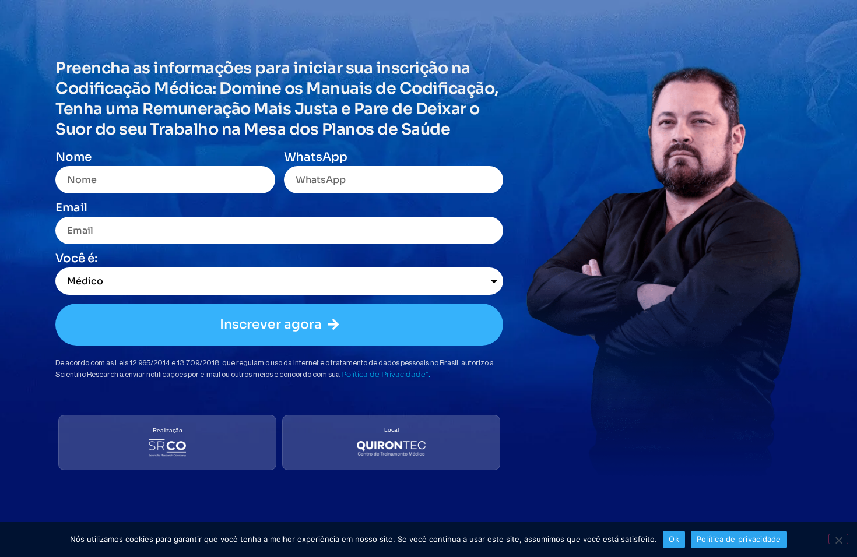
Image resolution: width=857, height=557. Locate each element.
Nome (73, 157)
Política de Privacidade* (384, 374)
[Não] (838, 539)
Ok (674, 539)
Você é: (76, 259)
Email (71, 208)
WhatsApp (315, 157)
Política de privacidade (739, 539)
